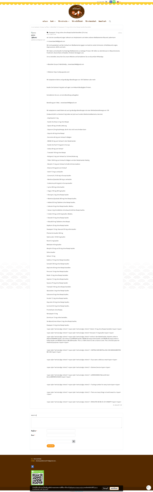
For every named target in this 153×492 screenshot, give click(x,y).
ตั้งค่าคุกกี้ (105, 488)
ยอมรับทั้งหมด (114, 488)
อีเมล (33, 435)
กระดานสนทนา (35, 27)
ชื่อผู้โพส (34, 431)
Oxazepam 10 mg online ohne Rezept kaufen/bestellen (74, 27)
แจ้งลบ (120, 33)
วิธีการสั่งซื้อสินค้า (77, 21)
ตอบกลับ (51, 445)
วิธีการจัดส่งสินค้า (90, 21)
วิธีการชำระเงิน (63, 21)
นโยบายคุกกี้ (45, 489)
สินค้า (52, 21)
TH (120, 2)
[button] (110, 21)
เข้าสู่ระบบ (34, 2)
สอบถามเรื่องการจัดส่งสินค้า (49, 27)
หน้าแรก (45, 21)
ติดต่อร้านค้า (102, 21)
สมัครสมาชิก (42, 2)
